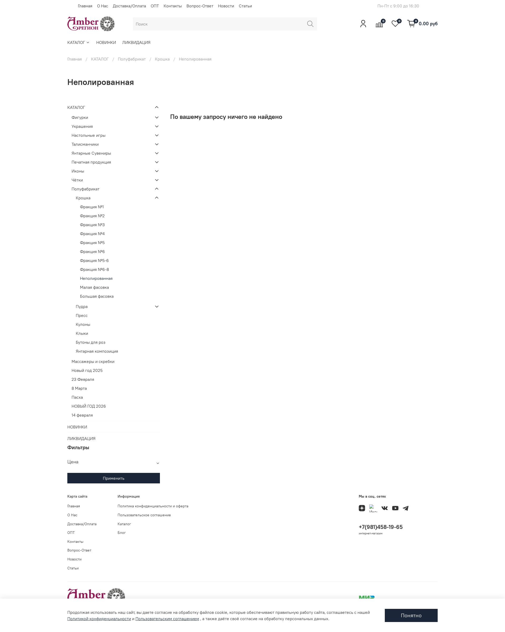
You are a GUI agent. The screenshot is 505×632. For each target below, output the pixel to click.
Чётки (77, 180)
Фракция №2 (92, 215)
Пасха (77, 397)
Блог (122, 532)
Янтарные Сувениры (91, 153)
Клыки (82, 333)
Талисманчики (85, 144)
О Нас (102, 5)
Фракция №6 (92, 251)
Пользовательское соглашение (144, 515)
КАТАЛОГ (76, 42)
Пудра (82, 306)
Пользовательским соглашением (167, 618)
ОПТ (155, 5)
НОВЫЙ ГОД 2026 (89, 406)
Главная (85, 5)
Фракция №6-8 (94, 269)
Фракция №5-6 (94, 260)
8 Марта (79, 388)
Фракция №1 (92, 206)
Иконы (78, 171)
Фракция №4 (92, 233)
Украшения (82, 126)
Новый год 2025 (87, 370)
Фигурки (80, 117)
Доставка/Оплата (129, 5)
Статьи (245, 5)
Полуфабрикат (132, 59)
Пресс (82, 315)
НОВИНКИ (106, 42)
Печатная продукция (91, 162)
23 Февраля (83, 379)
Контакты (173, 5)
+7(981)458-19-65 (381, 526)
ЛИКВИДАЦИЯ (136, 42)
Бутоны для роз (90, 342)
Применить (113, 478)
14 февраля (82, 415)
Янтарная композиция (97, 351)
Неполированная (96, 278)
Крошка (162, 59)
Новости (226, 5)
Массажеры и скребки (93, 361)
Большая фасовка (97, 296)
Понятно (411, 615)
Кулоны (83, 324)
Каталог (124, 524)
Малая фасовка (94, 287)
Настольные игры (88, 135)
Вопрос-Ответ (199, 5)
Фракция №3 (92, 224)
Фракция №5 (92, 242)
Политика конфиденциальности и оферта (153, 506)
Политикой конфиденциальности (99, 618)
